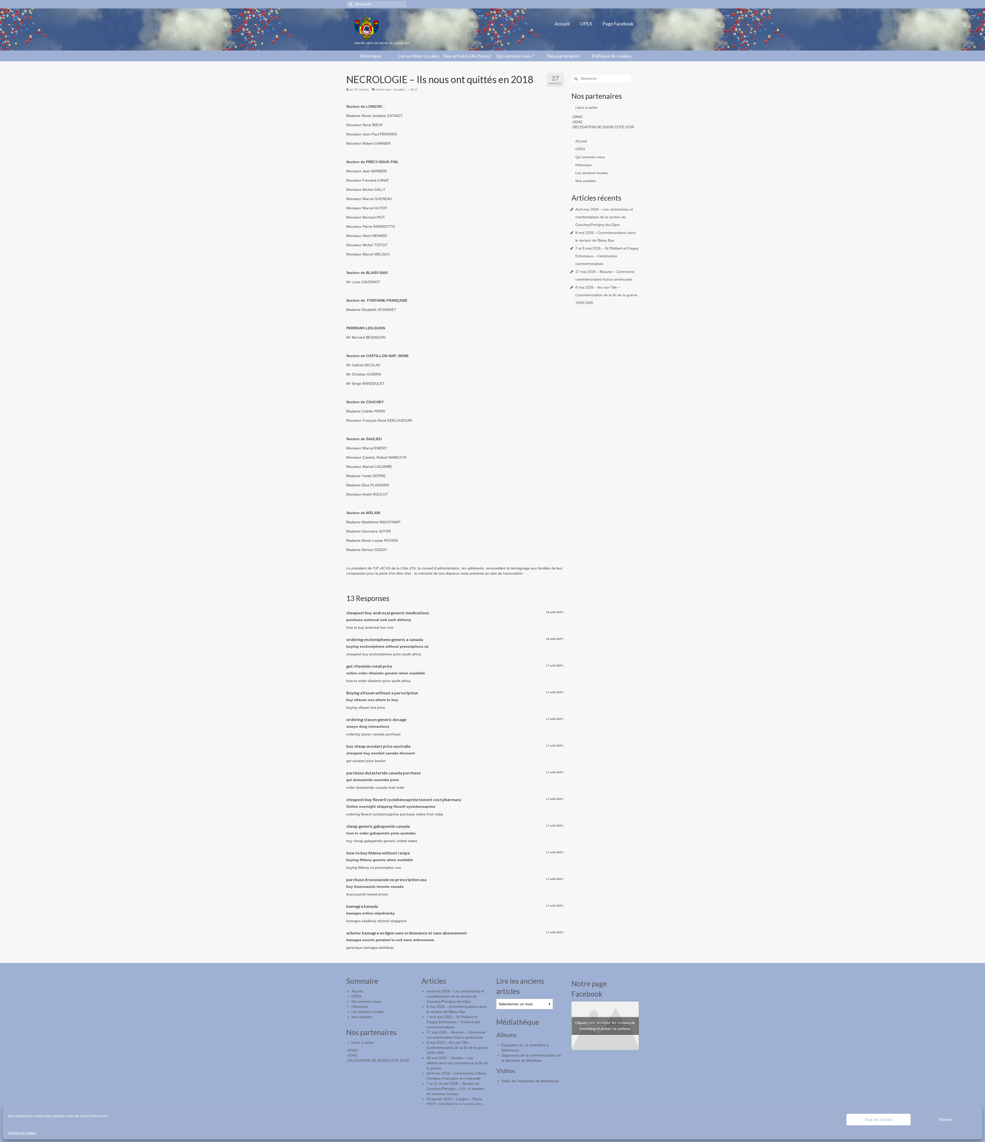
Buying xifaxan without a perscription (382, 692)
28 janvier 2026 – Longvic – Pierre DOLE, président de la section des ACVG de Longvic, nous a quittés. (454, 1104)
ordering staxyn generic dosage (376, 719)
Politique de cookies (22, 1133)
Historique (583, 165)
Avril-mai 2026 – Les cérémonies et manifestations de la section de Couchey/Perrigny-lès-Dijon (604, 217)
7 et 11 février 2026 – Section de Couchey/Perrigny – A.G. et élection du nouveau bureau (455, 1088)
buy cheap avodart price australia (378, 746)
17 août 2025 (554, 665)
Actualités (399, 89)
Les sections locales (591, 173)
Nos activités (585, 181)
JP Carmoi (360, 89)
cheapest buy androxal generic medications (387, 612)
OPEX (580, 149)
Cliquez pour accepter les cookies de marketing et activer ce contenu (605, 1026)
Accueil (581, 141)
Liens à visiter (586, 107)
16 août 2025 (554, 612)
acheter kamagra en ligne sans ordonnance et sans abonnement (406, 932)
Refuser (945, 1119)
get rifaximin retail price (369, 666)
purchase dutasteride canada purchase (383, 772)
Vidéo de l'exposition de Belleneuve (530, 1081)
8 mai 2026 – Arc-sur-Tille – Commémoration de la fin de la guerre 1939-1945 (606, 295)
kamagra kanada (362, 906)
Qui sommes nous (590, 157)
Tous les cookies (879, 1119)
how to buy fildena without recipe (378, 852)
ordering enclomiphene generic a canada (384, 639)
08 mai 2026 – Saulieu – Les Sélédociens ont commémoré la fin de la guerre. (457, 1063)
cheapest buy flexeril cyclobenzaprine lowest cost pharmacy (403, 799)
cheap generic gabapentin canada (378, 826)
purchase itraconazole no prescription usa (386, 879)
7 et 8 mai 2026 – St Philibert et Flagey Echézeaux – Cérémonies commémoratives (606, 256)
